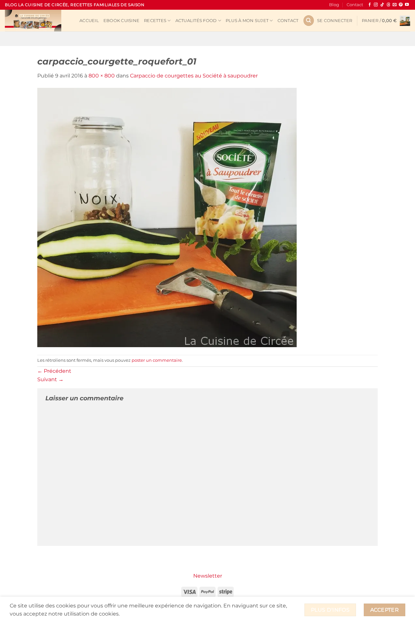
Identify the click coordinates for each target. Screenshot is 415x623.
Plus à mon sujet (247, 20)
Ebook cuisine (121, 20)
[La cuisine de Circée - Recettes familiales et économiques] (37, 20)
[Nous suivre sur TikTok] (382, 5)
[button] (334, 21)
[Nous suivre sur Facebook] (370, 5)
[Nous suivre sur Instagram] (376, 5)
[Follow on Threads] (388, 5)
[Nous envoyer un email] (395, 5)
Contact (355, 4)
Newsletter (207, 576)
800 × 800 (102, 76)
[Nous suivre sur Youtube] (407, 5)
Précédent (54, 371)
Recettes (155, 20)
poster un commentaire (157, 360)
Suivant (50, 379)
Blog (334, 4)
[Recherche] (308, 20)
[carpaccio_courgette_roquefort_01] (167, 217)
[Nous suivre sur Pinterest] (401, 5)
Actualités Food (196, 20)
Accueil (89, 20)
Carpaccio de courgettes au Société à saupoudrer (194, 76)
